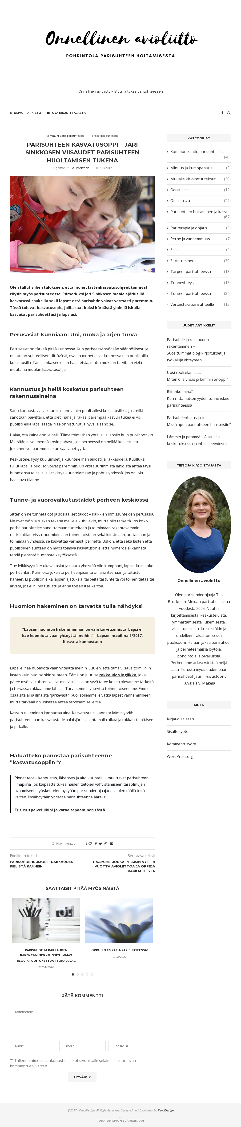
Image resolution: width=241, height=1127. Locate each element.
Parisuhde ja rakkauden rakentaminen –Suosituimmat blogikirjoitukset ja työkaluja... (46, 955)
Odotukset (200, 189)
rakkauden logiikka (117, 674)
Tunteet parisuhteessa (200, 293)
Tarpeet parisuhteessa (104, 135)
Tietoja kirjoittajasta (65, 113)
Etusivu (17, 113)
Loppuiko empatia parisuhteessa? (118, 950)
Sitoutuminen (200, 260)
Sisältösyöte (177, 731)
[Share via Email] (111, 843)
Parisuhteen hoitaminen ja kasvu (200, 211)
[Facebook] (222, 113)
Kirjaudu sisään (180, 719)
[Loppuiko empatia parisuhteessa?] (119, 920)
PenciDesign (166, 1110)
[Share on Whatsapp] (105, 843)
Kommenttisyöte (181, 744)
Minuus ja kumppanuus (200, 167)
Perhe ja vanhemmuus (200, 238)
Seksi (200, 249)
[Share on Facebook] (96, 843)
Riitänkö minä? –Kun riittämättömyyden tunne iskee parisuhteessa (198, 398)
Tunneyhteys (200, 282)
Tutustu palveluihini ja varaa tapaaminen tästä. (60, 810)
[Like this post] (90, 843)
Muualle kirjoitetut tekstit (200, 179)
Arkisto (34, 113)
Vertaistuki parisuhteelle (200, 304)
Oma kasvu (200, 200)
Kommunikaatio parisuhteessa (65, 135)
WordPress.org (180, 756)
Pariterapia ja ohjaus (200, 228)
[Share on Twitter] (100, 843)
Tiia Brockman (79, 168)
